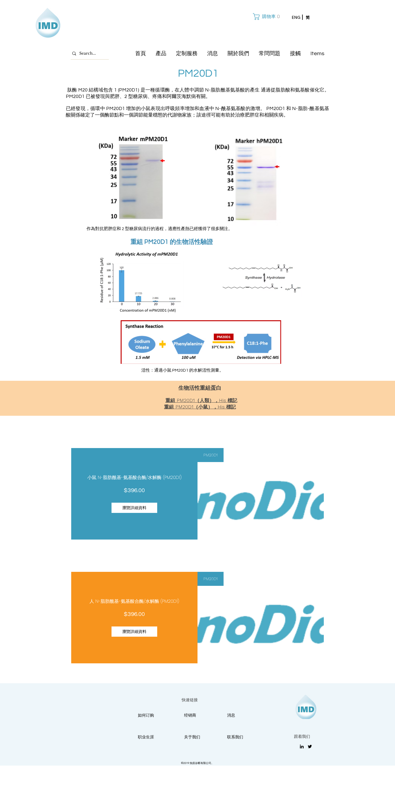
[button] (266, 16)
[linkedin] (301, 746)
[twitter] (310, 746)
